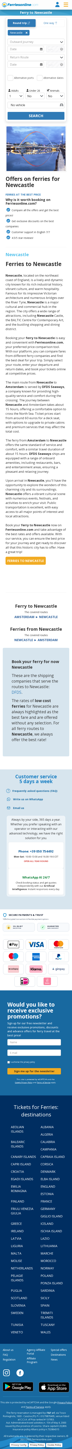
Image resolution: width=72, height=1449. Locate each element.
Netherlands (22, 1268)
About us (8, 1350)
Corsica (47, 1164)
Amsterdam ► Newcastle (36, 617)
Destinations (58, 1354)
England (48, 1186)
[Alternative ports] (10, 78)
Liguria (17, 1246)
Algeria (47, 1134)
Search (36, 115)
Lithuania (49, 1246)
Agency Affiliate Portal (36, 1351)
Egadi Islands (22, 1179)
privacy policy (29, 1062)
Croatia (17, 1171)
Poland (47, 1276)
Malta (16, 1253)
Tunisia (17, 1325)
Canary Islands (23, 1157)
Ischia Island (51, 1231)
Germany (48, 1209)
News (54, 1359)
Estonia (47, 1194)
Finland (17, 1201)
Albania (47, 1127)
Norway (47, 1268)
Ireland (17, 1231)
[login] (57, 5)
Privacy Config (18, 1444)
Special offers (59, 1350)
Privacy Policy (64, 1402)
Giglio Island (52, 1216)
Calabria (48, 1142)
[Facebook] (20, 1372)
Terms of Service (43, 1082)
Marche (47, 1253)
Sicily (45, 1298)
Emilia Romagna (19, 1188)
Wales (46, 1332)
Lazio (45, 1238)
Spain (45, 1305)
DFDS (16, 692)
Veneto (17, 1332)
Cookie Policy (54, 1445)
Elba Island (50, 1179)
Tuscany (48, 1325)
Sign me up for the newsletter (34, 1071)
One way (49, 23)
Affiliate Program (32, 1360)
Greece (16, 1223)
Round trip (20, 23)
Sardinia (48, 1290)
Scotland (19, 1298)
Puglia (16, 1290)
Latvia (16, 1238)
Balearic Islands (18, 1144)
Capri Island (21, 1164)
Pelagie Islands (17, 1278)
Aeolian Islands (17, 1129)
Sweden (17, 1313)
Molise (16, 1261)
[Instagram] (8, 1372)
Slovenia (18, 1305)
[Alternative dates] (39, 78)
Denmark (48, 1171)
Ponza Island (52, 1283)
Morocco (48, 1261)
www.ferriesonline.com (20, 4)
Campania (48, 1149)
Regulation (9, 1359)
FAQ (5, 1354)
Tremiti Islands (47, 1315)
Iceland (47, 1223)
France (46, 1201)
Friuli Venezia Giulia (22, 1211)
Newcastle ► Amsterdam (36, 640)
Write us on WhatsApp (28, 799)
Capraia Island (53, 1157)
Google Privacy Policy (23, 1082)
